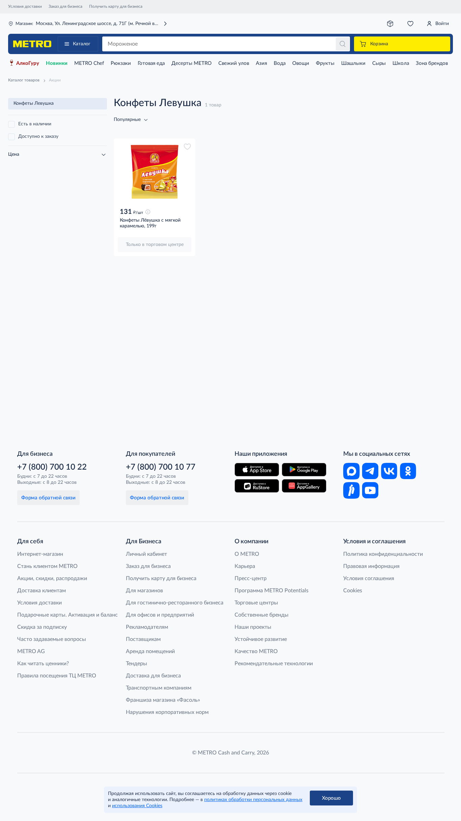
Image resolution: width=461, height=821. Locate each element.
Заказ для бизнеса (65, 6)
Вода (280, 63)
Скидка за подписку (42, 627)
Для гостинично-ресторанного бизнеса (174, 602)
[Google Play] (304, 469)
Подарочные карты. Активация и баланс (67, 615)
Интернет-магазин (40, 554)
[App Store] (257, 469)
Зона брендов (432, 63)
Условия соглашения (368, 578)
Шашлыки (353, 63)
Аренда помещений (150, 651)
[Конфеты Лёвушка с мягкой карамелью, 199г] (154, 172)
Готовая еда (151, 63)
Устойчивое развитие (261, 639)
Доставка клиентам (41, 590)
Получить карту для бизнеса (115, 6)
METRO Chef (89, 63)
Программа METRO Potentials (271, 590)
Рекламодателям (147, 627)
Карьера (245, 566)
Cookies (352, 590)
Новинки (56, 63)
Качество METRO (256, 651)
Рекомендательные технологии (274, 663)
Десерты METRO (191, 63)
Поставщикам (143, 639)
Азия (261, 63)
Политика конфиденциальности (383, 554)
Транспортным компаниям (158, 688)
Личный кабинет (146, 554)
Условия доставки (25, 6)
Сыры (379, 63)
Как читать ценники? (43, 663)
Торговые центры (256, 602)
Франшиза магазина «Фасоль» (163, 700)
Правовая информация (371, 566)
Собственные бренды (262, 615)
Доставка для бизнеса (153, 675)
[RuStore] (257, 486)
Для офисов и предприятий (160, 615)
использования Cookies (137, 805)
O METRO (247, 554)
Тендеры (136, 663)
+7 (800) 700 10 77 (160, 467)
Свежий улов (233, 63)
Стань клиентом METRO (47, 566)
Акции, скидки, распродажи (52, 578)
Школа (400, 63)
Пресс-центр (251, 578)
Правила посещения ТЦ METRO (56, 675)
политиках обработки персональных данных (253, 799)
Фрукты (325, 63)
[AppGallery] (304, 486)
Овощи (300, 63)
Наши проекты (253, 627)
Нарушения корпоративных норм (167, 712)
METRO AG (31, 651)
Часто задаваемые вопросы (51, 639)
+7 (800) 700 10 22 (52, 467)
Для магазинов (144, 590)
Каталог (81, 44)
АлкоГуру (27, 63)
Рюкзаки (121, 63)
